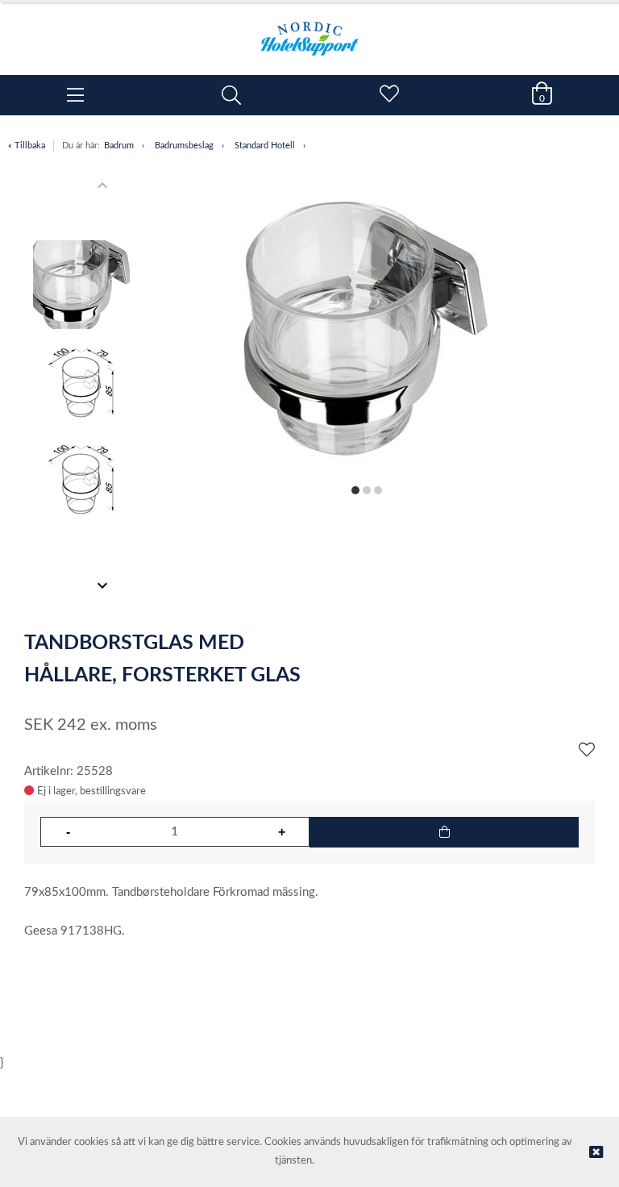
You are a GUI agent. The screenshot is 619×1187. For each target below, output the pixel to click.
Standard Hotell (265, 145)
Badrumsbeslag (184, 145)
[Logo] (309, 30)
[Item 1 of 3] (81, 385)
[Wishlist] (587, 751)
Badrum (119, 145)
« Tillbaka (26, 145)
